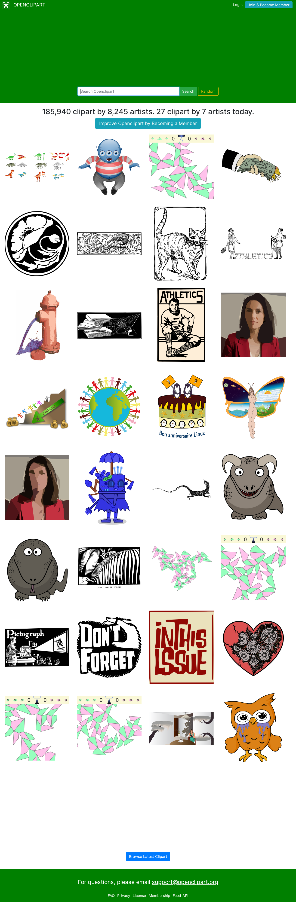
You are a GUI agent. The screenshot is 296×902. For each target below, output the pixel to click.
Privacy (123, 895)
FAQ (111, 895)
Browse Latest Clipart (148, 856)
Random (208, 91)
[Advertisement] (148, 48)
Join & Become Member (269, 5)
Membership (159, 895)
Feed (177, 895)
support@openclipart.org (185, 882)
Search (188, 91)
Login (238, 4)
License (139, 895)
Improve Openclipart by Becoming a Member (148, 123)
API (185, 895)
